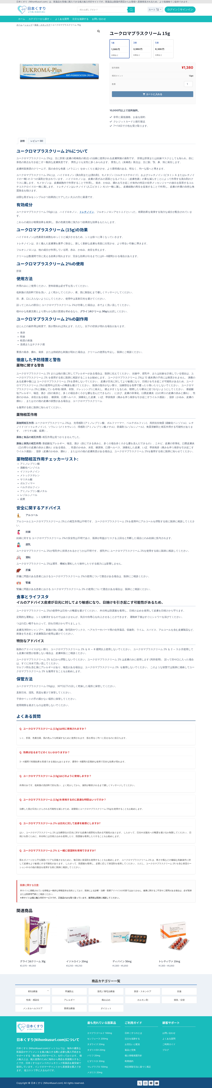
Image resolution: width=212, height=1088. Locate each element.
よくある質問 (62, 18)
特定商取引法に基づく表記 (138, 1066)
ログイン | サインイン (180, 9)
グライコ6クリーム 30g (32, 961)
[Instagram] (145, 1083)
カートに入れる (154, 94)
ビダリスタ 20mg (95, 1061)
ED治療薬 (32, 991)
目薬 (179, 991)
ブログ (165, 1050)
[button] (98, 31)
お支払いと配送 (132, 1044)
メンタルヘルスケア (33, 1008)
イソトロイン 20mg (77, 961)
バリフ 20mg (93, 1055)
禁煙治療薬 (69, 1008)
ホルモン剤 (142, 999)
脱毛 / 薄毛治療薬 (106, 991)
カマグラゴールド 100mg (99, 1033)
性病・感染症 (32, 999)
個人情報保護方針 (133, 1055)
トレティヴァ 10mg (169, 961)
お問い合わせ (99, 18)
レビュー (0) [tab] (37, 141)
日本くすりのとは (133, 1033)
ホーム (21, 18)
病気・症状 (179, 999)
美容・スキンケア (142, 991)
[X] (139, 1083)
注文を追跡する (80, 18)
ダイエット (106, 1008)
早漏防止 (69, 991)
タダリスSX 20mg (96, 1050)
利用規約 (129, 1061)
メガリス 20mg (94, 1072)
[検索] (131, 10)
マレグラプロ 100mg (97, 1066)
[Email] (156, 1083)
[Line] (151, 1083)
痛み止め (106, 999)
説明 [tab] (22, 141)
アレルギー (69, 999)
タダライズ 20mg (95, 1044)
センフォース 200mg (97, 1038)
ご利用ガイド (168, 1044)
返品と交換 (130, 1050)
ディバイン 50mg (122, 961)
